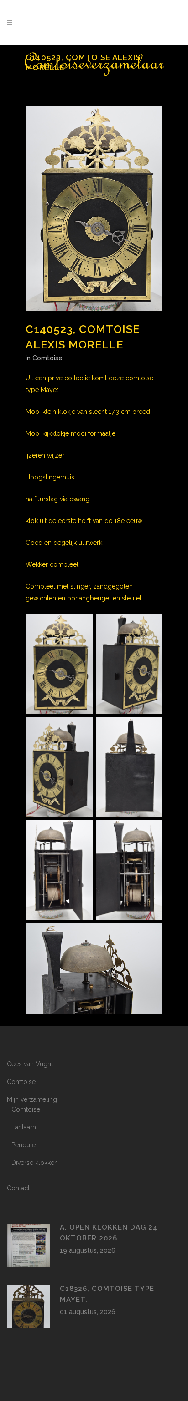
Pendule (23, 1145)
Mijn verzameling (32, 1099)
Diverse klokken (34, 1162)
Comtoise (47, 358)
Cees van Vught (30, 1064)
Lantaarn (23, 1127)
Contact (18, 1188)
